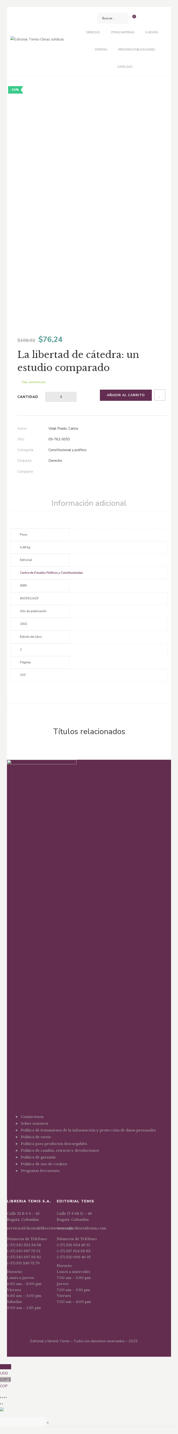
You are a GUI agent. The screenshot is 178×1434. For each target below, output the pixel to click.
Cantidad (27, 397)
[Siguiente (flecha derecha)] (2, 1403)
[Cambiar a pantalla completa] (2, 1397)
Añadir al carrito (126, 395)
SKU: (21, 439)
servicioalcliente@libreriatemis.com (40, 1228)
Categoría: (25, 450)
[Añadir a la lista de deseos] (159, 395)
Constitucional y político (67, 450)
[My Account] (142, 18)
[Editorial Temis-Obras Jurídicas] (37, 41)
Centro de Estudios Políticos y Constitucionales (51, 573)
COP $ (5, 1383)
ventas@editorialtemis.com (81, 1228)
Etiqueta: (24, 460)
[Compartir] (4, 1397)
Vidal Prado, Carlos (63, 428)
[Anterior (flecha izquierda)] (0, 1403)
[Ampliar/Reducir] (0, 1397)
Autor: (22, 428)
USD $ (5, 1370)
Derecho (55, 460)
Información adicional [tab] (89, 503)
